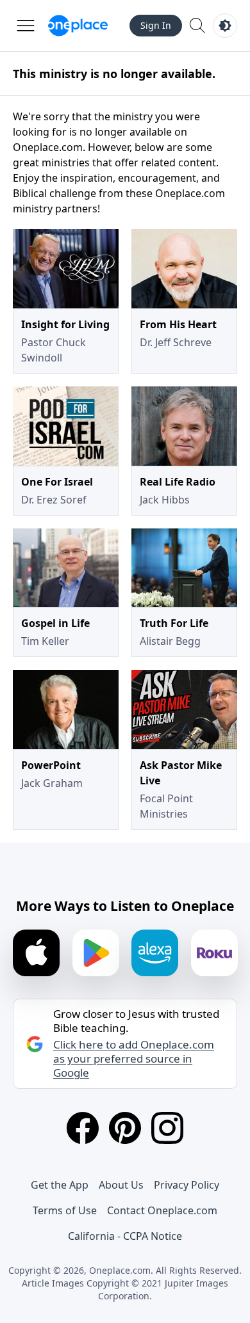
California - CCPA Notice (125, 1236)
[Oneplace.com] (78, 25)
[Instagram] (167, 1128)
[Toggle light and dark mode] (225, 25)
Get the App (59, 1185)
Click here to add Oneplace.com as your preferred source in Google (133, 1059)
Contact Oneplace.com (162, 1210)
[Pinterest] (125, 1128)
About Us (121, 1185)
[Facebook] (83, 1128)
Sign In (155, 25)
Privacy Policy (186, 1185)
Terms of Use (65, 1210)
